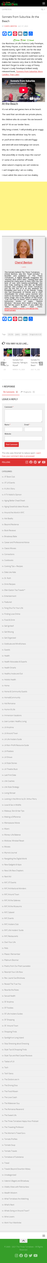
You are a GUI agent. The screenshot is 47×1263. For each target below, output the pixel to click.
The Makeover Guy (12, 1103)
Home (6, 685)
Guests (7, 650)
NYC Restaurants (11, 936)
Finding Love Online (12, 614)
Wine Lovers (9, 1217)
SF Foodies (8, 1008)
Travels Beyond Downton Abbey (17, 1169)
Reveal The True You (12, 984)
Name (7, 425)
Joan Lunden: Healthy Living (15, 721)
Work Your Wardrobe (12, 1222)
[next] (41, 364)
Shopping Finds (10, 1032)
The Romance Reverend (14, 1109)
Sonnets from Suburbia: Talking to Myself (20, 362)
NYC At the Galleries (12, 900)
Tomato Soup (9, 1145)
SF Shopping (9, 1020)
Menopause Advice (12, 823)
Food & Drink (9, 620)
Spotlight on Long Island (14, 1038)
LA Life (10, 334)
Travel (6, 1163)
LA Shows (8, 757)
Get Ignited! (9, 626)
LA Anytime (9, 727)
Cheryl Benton (10, 26)
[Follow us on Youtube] (43, 462)
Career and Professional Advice (16, 542)
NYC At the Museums (13, 906)
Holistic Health (10, 679)
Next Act (7, 876)
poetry (17, 334)
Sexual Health (9, 996)
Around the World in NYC (14, 512)
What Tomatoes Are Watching (16, 1199)
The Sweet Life (10, 1115)
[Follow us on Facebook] (31, 462)
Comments (11, 392)
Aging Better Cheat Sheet (14, 500)
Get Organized (10, 638)
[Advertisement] (23, 206)
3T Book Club (9, 477)
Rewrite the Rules (11, 990)
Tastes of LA (9, 1061)
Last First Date (10, 775)
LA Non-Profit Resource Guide (16, 745)
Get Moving (9, 632)
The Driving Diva (10, 1085)
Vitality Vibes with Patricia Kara (16, 1187)
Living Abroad (9, 793)
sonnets (24, 334)
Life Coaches (9, 781)
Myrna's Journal (10, 853)
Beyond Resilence (11, 524)
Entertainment (10, 596)
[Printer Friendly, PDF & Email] (23, 40)
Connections (9, 554)
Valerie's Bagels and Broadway (16, 1181)
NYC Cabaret (9, 912)
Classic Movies (10, 548)
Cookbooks (8, 560)
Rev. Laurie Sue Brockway (14, 978)
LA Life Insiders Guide (13, 739)
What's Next (9, 1205)
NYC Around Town (11, 894)
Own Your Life (10, 942)
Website (8, 434)
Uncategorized (10, 1175)
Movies (7, 847)
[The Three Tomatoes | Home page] (12, 3)
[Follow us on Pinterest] (35, 462)
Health (7, 656)
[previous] (3, 364)
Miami (6, 829)
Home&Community (12, 697)
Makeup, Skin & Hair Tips (14, 811)
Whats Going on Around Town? (16, 1211)
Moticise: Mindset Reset (14, 841)
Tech (6, 1067)
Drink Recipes (9, 584)
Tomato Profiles (10, 1139)
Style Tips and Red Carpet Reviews (18, 1055)
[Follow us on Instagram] (26, 462)
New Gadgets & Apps (13, 864)
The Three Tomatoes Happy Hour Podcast (21, 1121)
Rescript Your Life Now (13, 972)
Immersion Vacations (13, 715)
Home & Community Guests (15, 691)
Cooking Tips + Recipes (13, 566)
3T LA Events (9, 483)
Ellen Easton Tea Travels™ (14, 590)
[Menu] (43, 3)
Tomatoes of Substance (14, 1157)
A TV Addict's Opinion (13, 494)
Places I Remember (12, 954)
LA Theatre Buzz (11, 769)
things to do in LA (35, 334)
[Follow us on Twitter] (39, 462)
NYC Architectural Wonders (15, 888)
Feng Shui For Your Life (13, 608)
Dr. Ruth (7, 578)
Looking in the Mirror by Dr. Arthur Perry (20, 799)
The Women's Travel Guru (14, 1133)
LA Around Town (11, 733)
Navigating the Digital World (15, 858)
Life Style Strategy (11, 787)
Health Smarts (10, 668)
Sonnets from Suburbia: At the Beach (37, 362)
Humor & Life (9, 709)
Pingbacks (28, 392)
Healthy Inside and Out (13, 673)
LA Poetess (7, 9)
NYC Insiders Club (11, 924)
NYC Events (9, 918)
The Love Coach (10, 1097)
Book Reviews (10, 530)
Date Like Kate (10, 572)
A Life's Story (9, 489)
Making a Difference (12, 817)
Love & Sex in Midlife (12, 805)
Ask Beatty (8, 518)
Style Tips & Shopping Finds (15, 1049)
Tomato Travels (10, 1151)
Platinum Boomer (11, 960)
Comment (9, 407)
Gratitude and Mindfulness (15, 644)
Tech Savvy (8, 1073)
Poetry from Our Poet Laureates (17, 966)
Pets (6, 948)
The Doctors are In (11, 1079)
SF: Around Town (11, 1026)
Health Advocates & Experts (15, 662)
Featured (8, 602)
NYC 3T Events (10, 882)
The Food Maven (11, 1091)
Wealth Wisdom (10, 1193)
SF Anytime (9, 1002)
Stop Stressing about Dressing (16, 1043)
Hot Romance (9, 703)
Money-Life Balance (12, 835)
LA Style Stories (10, 763)
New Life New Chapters (13, 870)
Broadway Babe (10, 536)
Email (27, 425)
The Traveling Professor (14, 1127)
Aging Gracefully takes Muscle (16, 506)
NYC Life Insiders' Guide (14, 930)
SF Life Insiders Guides (13, 1014)
